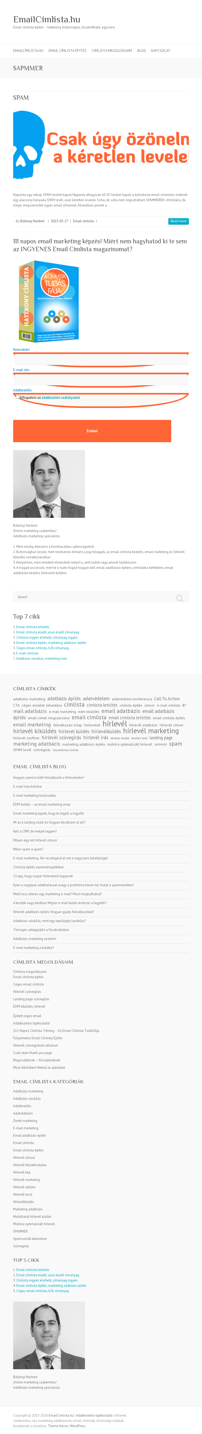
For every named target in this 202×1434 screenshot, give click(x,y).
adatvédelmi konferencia (132, 699)
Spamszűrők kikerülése (30, 1238)
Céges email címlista (28, 984)
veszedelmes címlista (65, 750)
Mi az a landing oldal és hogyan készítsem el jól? (49, 822)
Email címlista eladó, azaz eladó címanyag (47, 632)
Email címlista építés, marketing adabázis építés (51, 642)
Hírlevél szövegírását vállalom (35, 1045)
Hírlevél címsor (24, 1157)
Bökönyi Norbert (32, 221)
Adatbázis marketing (28, 1091)
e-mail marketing (62, 711)
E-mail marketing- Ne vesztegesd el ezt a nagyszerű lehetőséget (60, 858)
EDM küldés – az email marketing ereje (41, 804)
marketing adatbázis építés (83, 744)
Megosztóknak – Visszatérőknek (36, 1060)
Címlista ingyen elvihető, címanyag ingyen (47, 637)
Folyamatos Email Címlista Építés (38, 1038)
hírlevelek (92, 725)
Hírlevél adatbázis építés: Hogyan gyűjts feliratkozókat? (53, 912)
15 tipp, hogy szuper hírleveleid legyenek (43, 876)
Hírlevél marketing (26, 1179)
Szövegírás (21, 1246)
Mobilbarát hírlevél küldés (32, 1216)
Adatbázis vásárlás (27, 1098)
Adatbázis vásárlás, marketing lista (41, 658)
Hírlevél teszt (22, 1194)
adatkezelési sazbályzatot (60, 397)
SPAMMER (20, 1231)
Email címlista (83, 221)
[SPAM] (101, 145)
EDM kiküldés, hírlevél (29, 1006)
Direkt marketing (25, 1120)
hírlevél (115, 723)
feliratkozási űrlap (67, 725)
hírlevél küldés (74, 731)
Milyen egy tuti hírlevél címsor (35, 840)
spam (175, 743)
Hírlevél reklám (24, 1187)
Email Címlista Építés (68, 50)
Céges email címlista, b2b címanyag (42, 648)
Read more (178, 221)
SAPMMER (160, 744)
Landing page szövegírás (31, 999)
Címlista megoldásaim (112, 50)
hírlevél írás (95, 737)
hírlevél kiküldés (35, 731)
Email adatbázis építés (29, 1135)
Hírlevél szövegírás (27, 991)
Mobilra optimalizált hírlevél (34, 1224)
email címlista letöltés (130, 718)
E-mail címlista (27, 653)
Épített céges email (27, 1016)
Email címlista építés (28, 977)
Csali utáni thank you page (32, 1053)
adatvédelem (96, 698)
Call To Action (167, 699)
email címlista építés (169, 718)
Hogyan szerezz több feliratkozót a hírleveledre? (48, 777)
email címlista (89, 717)
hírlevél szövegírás (61, 737)
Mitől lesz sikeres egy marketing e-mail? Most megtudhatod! (57, 894)
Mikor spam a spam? (28, 849)
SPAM (21, 97)
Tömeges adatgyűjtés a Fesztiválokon (41, 930)
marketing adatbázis (36, 743)
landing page (161, 738)
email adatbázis (121, 710)
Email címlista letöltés (32, 627)
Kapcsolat (160, 50)
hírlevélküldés (106, 731)
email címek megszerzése (49, 718)
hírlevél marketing (151, 730)
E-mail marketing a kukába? (33, 947)
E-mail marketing (25, 1128)
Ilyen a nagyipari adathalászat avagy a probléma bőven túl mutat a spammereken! (73, 885)
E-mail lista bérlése (27, 786)
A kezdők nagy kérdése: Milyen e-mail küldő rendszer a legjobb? (59, 903)
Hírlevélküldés (23, 1202)
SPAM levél (22, 749)
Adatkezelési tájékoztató (31, 1023)
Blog (141, 50)
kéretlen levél (139, 738)
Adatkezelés (22, 1106)
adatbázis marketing (29, 699)
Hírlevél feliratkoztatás (30, 1165)
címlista (74, 704)
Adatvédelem (23, 1113)
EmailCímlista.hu (46, 19)
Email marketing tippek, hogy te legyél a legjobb (48, 813)
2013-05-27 (59, 221)
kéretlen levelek (119, 738)
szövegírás (41, 749)
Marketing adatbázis (28, 1209)
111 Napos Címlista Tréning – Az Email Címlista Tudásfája (56, 1030)
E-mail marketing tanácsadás (34, 795)
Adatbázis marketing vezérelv (34, 939)
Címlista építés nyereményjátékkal (38, 867)
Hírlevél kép (22, 1172)
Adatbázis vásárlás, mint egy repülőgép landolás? (49, 921)
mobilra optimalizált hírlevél (129, 744)
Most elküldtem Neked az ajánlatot (39, 1067)
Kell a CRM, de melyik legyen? (35, 831)
